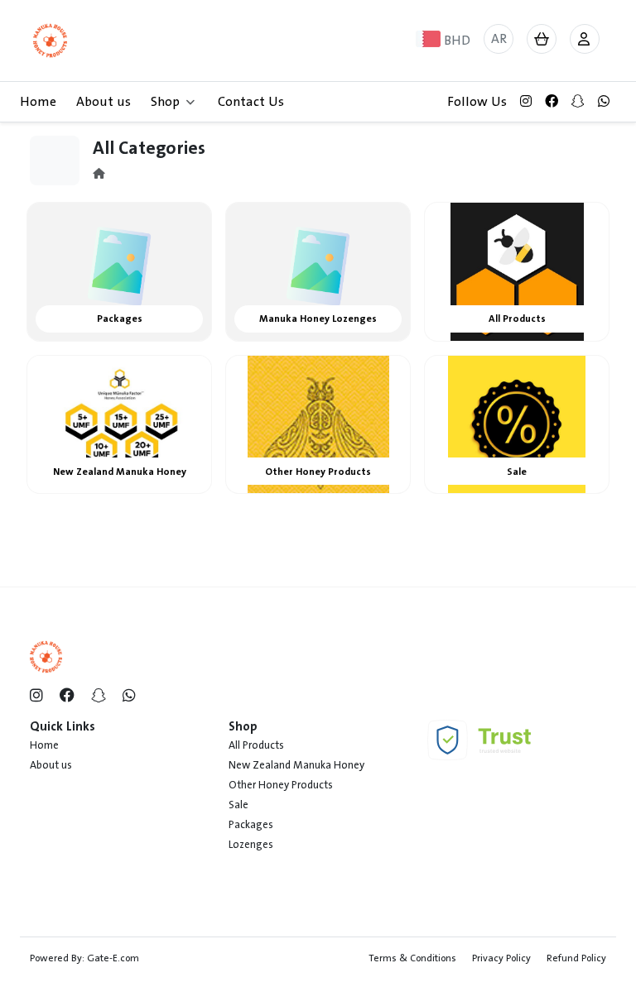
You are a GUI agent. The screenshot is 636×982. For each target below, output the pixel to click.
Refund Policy (576, 958)
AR (499, 39)
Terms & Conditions (412, 958)
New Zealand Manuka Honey (296, 765)
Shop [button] (165, 102)
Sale (238, 805)
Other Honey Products (281, 785)
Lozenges (251, 845)
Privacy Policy (501, 958)
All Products (256, 745)
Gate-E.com (113, 958)
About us (103, 102)
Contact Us (251, 102)
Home (38, 102)
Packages (251, 825)
